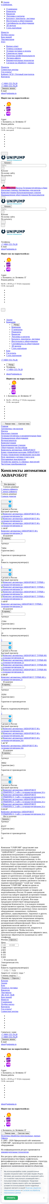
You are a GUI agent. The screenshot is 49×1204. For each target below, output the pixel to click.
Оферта (4, 1138)
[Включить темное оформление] (4, 153)
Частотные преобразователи (13, 464)
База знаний (6, 997)
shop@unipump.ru (8, 93)
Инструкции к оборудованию (19, 21)
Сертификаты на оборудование (20, 23)
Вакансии (10, 14)
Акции (4, 983)
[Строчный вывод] (6, 499)
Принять (11, 1198)
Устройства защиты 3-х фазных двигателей (20, 462)
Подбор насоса (7, 1004)
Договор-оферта (13, 58)
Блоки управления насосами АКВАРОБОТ (20, 452)
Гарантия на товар (14, 53)
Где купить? (6, 1009)
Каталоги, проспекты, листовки (20, 18)
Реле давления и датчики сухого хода (17, 457)
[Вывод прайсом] (8, 499)
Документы (6, 992)
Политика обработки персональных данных (20, 1136)
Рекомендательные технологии (20, 60)
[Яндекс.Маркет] (8, 105)
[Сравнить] (6, 506)
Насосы (4, 431)
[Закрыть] (3, 309)
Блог (3, 985)
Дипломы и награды (15, 16)
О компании (11, 9)
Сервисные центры (9, 1011)
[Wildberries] (8, 115)
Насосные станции (9, 433)
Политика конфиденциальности (20, 56)
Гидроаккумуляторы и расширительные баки (21, 436)
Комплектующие (8, 443)
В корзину (6, 538)
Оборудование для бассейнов (14, 447)
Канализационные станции (13, 445)
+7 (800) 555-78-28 (9, 83)
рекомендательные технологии (15, 1152)
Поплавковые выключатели (13, 459)
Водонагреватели (9, 440)
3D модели (11, 25)
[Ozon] (8, 110)
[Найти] (3, 178)
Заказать (5, 819)
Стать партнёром (13, 28)
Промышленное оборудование (14, 438)
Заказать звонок (8, 88)
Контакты (5, 1007)
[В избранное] (6, 502)
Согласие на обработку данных (20, 63)
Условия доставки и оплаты (18, 51)
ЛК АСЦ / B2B (7, 995)
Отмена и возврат (14, 48)
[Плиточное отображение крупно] (2, 499)
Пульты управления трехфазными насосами (20, 454)
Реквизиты (11, 11)
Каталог (4, 981)
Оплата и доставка (9, 988)
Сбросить (13, 940)
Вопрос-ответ (12, 46)
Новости (5, 999)
